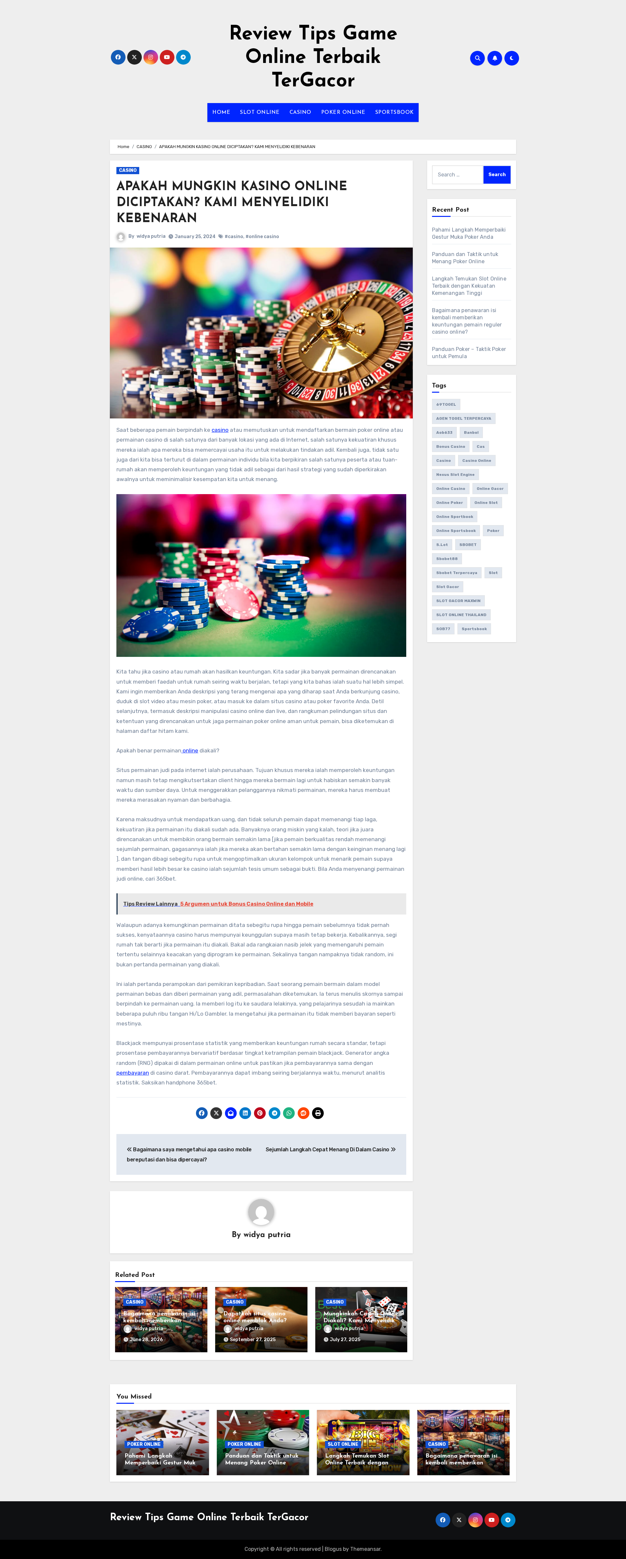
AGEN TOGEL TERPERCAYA (463, 418)
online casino (450, 488)
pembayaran (132, 1072)
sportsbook (474, 629)
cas (481, 446)
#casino (234, 236)
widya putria (151, 236)
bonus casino (450, 446)
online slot (486, 502)
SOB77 (443, 629)
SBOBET (468, 544)
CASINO (300, 112)
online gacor (490, 488)
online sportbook (454, 516)
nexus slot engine (455, 474)
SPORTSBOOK (394, 112)
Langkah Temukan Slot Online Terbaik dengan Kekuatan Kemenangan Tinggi (469, 286)
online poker (449, 502)
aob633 (444, 432)
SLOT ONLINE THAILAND (461, 615)
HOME (221, 112)
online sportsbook (456, 530)
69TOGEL (446, 404)
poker (493, 530)
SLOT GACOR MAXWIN (458, 600)
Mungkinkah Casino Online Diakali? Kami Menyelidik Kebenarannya (360, 1321)
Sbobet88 (447, 558)
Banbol (471, 432)
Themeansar (365, 1549)
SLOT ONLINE (260, 112)
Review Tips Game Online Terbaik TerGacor (313, 58)
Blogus (333, 1549)
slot (493, 572)
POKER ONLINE (343, 112)
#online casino (262, 236)
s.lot (442, 544)
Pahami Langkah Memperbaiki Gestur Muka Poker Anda (162, 1463)
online (189, 750)
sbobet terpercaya (456, 572)
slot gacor (447, 586)
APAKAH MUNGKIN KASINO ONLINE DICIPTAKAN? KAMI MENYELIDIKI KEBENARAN (231, 203)
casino (220, 430)
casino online (476, 460)
